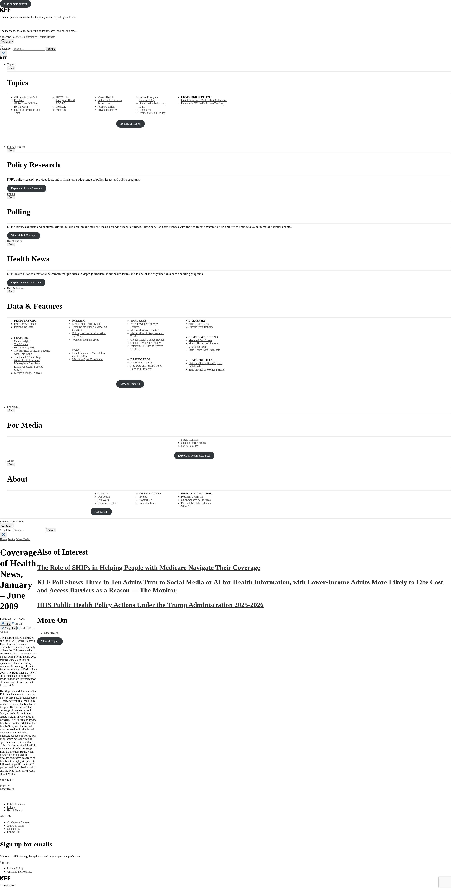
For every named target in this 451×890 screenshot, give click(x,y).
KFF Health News (18, 274)
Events (143, 496)
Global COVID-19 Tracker (145, 342)
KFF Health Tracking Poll (86, 323)
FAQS (76, 349)
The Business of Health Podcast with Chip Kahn (32, 352)
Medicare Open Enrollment (87, 359)
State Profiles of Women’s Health (207, 369)
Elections (19, 100)
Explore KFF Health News (26, 282)
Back (11, 68)
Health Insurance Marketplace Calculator (204, 100)
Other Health (23, 539)
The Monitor (21, 344)
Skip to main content (15, 3)
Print (7, 623)
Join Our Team (147, 502)
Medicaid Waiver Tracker (144, 330)
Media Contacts (190, 439)
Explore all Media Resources (194, 455)
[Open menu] (1, 46)
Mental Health (105, 97)
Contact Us (145, 499)
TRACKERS (138, 320)
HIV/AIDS (62, 97)
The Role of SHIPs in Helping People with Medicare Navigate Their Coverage (148, 567)
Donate (51, 36)
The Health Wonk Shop (27, 357)
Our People (104, 496)
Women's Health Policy (152, 112)
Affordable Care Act (25, 97)
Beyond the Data (23, 326)
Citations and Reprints (193, 442)
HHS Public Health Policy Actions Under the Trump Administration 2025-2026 (150, 604)
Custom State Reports (201, 326)
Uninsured (145, 109)
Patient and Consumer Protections (110, 102)
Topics (10, 64)
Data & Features (16, 287)
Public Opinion (106, 106)
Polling (11, 193)
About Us (103, 493)
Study (3, 779)
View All (186, 506)
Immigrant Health (65, 100)
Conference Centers (35, 36)
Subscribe (5, 36)
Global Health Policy (26, 103)
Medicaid (61, 106)
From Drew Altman (25, 323)
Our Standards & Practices (196, 499)
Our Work (103, 499)
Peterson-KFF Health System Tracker (202, 103)
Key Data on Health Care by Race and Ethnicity (146, 367)
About (10, 460)
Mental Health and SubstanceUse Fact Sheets (205, 345)
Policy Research (16, 146)
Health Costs (21, 106)
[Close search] (3, 53)
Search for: (6, 48)
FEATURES (21, 338)
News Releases (189, 445)
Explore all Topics (130, 123)
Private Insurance (107, 109)
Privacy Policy (15, 868)
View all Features (130, 383)
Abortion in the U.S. (141, 362)
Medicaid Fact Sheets (200, 340)
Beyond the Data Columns (196, 502)
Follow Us (17, 36)
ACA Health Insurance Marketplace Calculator (27, 362)
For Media (13, 406)
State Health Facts (199, 323)
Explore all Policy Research (26, 188)
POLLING (78, 320)
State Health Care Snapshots (204, 349)
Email (18, 623)
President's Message (192, 496)
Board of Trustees (107, 502)
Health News (14, 240)
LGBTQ (61, 103)
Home (3, 539)
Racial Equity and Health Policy (149, 99)
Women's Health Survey (85, 339)
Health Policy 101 (24, 347)
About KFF (101, 511)
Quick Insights (22, 341)
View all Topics (49, 641)
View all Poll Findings (23, 235)
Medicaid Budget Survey (28, 372)
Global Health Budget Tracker (147, 339)
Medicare (61, 109)
